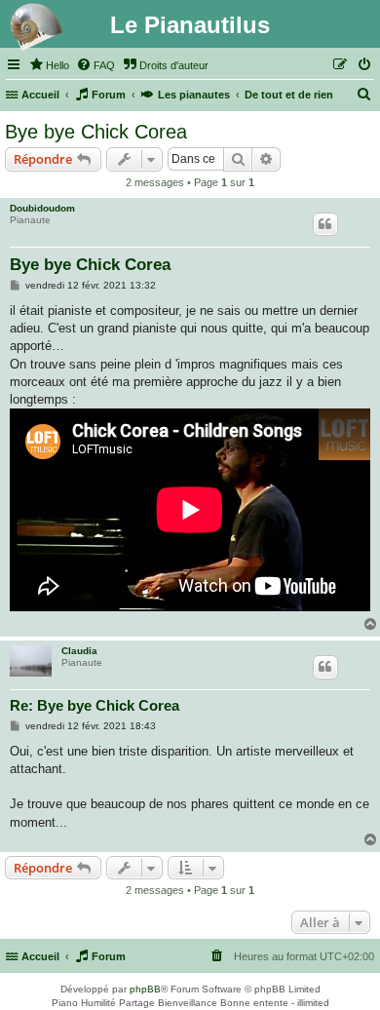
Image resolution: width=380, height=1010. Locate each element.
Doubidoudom (42, 208)
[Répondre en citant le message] (325, 224)
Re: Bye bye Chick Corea (94, 705)
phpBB (145, 989)
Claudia (79, 650)
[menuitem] (48, 65)
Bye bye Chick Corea (96, 131)
